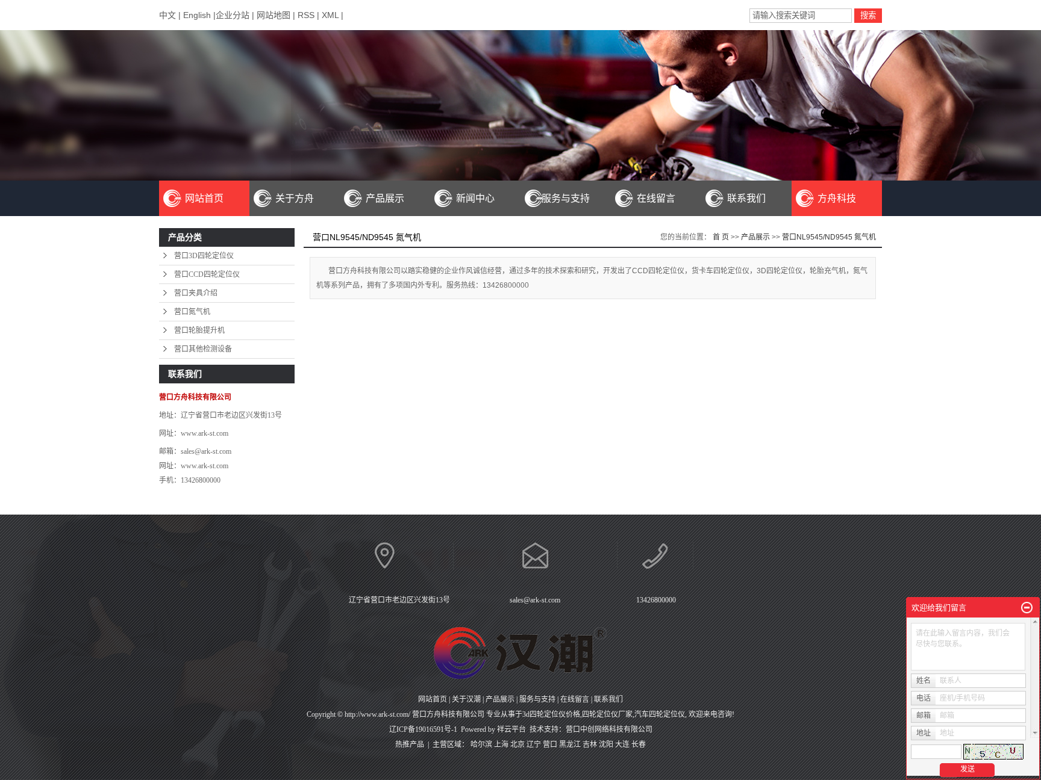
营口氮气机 (192, 312)
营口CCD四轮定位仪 (207, 274)
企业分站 (232, 15)
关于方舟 (294, 198)
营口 (550, 744)
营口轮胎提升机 (199, 330)
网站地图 (273, 15)
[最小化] (1027, 608)
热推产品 (409, 744)
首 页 (721, 237)
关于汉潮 (466, 699)
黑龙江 (570, 744)
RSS (306, 15)
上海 (501, 744)
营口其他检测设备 (203, 349)
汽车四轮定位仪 (659, 714)
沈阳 (606, 744)
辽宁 (534, 744)
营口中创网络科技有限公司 (609, 729)
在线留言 (656, 198)
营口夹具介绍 (195, 293)
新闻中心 (475, 198)
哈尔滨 (481, 744)
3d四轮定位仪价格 (551, 714)
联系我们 (746, 198)
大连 (622, 744)
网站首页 (204, 198)
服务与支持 (566, 198)
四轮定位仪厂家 (607, 714)
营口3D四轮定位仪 (204, 256)
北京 (517, 744)
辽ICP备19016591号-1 (423, 729)
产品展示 (385, 198)
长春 (638, 744)
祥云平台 (511, 729)
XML (330, 15)
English (197, 15)
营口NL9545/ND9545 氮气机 (829, 237)
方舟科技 (836, 198)
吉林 (590, 744)
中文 (168, 15)
